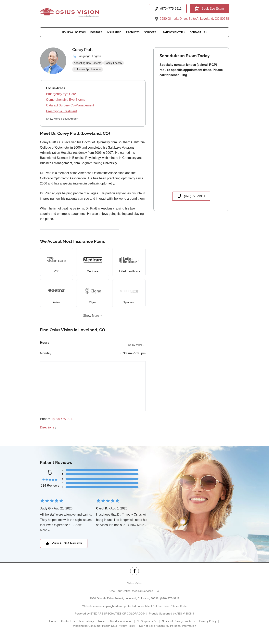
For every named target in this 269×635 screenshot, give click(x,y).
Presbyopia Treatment (61, 111)
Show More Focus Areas (61, 118)
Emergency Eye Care (61, 94)
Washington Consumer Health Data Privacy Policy (104, 625)
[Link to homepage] (79, 12)
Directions (47, 427)
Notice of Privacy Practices (178, 621)
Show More (91, 315)
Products (132, 32)
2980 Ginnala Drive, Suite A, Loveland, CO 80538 (194, 18)
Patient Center (173, 32)
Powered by (110, 613)
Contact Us (197, 32)
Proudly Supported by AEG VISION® (171, 613)
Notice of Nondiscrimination (115, 621)
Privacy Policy (207, 621)
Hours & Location (74, 32)
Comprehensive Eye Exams (65, 99)
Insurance (114, 32)
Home (53, 621)
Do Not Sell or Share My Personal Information (167, 625)
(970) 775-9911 (63, 419)
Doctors (96, 32)
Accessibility (86, 621)
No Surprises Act (147, 621)
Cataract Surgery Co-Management (70, 105)
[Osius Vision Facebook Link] (134, 571)
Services (150, 32)
